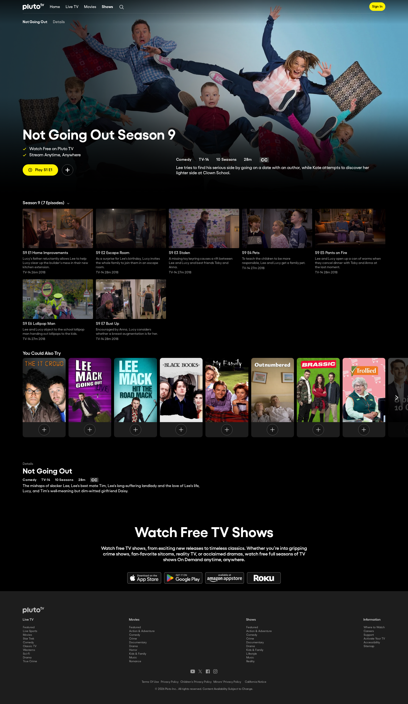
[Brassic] (318, 397)
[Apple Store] (144, 578)
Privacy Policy (169, 681)
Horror (133, 650)
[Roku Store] (264, 578)
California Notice (255, 681)
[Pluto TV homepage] (33, 610)
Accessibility (372, 642)
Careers (369, 631)
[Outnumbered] (272, 397)
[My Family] (226, 397)
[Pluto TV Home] (33, 6)
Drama (27, 657)
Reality (250, 661)
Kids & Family (137, 653)
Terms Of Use (150, 681)
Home (55, 7)
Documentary (138, 642)
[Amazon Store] (224, 578)
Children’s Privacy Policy (196, 681)
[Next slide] (396, 397)
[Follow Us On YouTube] (192, 671)
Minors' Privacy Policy (227, 681)
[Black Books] (181, 397)
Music (133, 657)
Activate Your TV (374, 638)
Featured (28, 627)
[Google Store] (183, 578)
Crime (133, 638)
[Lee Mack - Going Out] (89, 397)
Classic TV (30, 646)
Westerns (29, 650)
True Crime (30, 661)
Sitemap (369, 646)
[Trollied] (364, 397)
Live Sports (30, 631)
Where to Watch (374, 627)
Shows (107, 7)
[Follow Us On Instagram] (215, 671)
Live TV (72, 7)
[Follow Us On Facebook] (207, 671)
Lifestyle (251, 653)
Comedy (28, 642)
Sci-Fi (26, 653)
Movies (90, 7)
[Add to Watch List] (67, 170)
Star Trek (28, 638)
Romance (135, 661)
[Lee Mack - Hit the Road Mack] (135, 397)
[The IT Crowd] (44, 397)
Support (369, 634)
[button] (47, 203)
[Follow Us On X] (200, 671)
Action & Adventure (142, 631)
